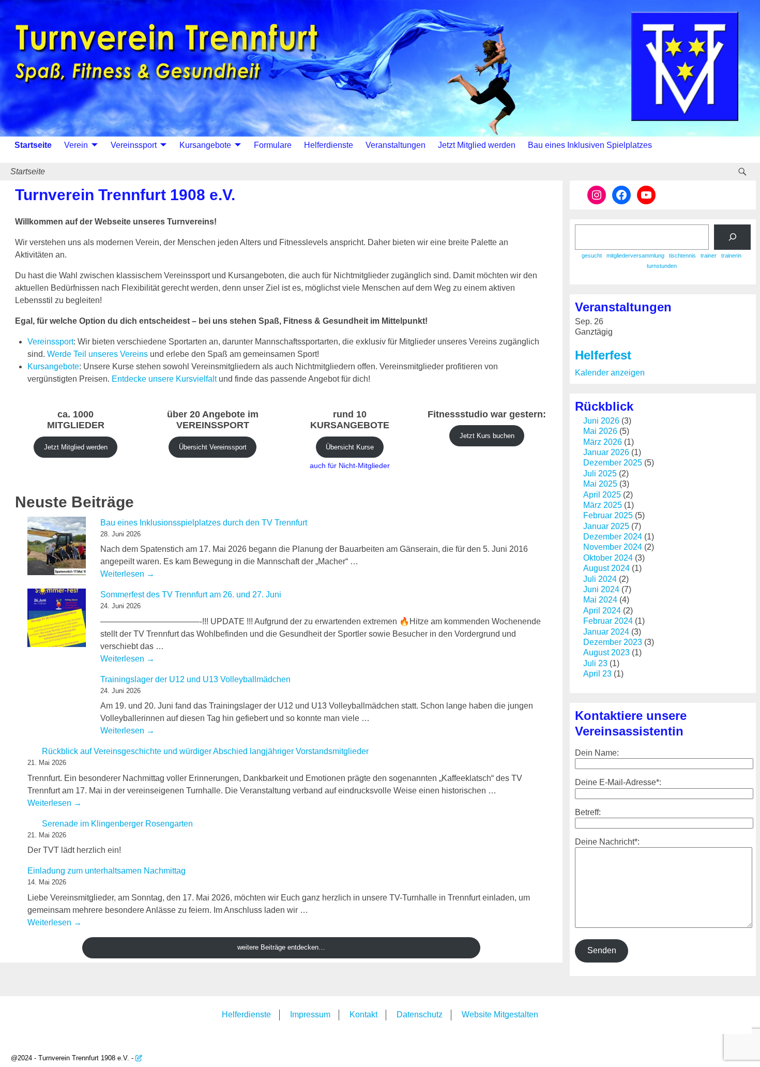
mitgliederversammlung (635, 255)
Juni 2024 (601, 589)
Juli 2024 (600, 579)
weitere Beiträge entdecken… (281, 947)
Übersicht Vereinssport (213, 447)
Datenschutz (420, 1014)
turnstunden (662, 266)
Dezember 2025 (612, 462)
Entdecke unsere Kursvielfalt (164, 378)
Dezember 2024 (612, 536)
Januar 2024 (606, 631)
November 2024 (612, 547)
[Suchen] (732, 237)
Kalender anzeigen (610, 372)
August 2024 (606, 568)
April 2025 (602, 494)
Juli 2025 (600, 473)
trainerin (731, 255)
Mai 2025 (600, 483)
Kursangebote (205, 145)
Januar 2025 (606, 526)
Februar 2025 (608, 515)
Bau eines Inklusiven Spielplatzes (590, 145)
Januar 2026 (606, 452)
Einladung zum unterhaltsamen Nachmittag (106, 870)
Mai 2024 (600, 599)
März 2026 (602, 442)
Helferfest (603, 355)
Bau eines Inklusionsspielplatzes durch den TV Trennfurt (203, 522)
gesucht (592, 255)
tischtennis (682, 255)
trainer (709, 255)
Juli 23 (595, 663)
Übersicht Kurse (350, 447)
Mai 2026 (600, 431)
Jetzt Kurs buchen (487, 436)
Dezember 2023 (612, 642)
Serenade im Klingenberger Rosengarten (117, 823)
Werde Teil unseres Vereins (97, 354)
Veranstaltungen (395, 145)
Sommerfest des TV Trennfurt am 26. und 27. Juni (190, 594)
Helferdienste (328, 145)
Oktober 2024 (608, 557)
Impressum (310, 1014)
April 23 (597, 673)
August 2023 (606, 652)
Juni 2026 (601, 420)
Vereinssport (134, 145)
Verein (76, 145)
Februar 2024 (608, 621)
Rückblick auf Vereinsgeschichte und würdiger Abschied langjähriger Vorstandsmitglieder (205, 751)
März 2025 (602, 505)
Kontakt (363, 1014)
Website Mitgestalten (500, 1014)
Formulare (273, 145)
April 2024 (602, 610)
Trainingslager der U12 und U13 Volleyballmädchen (195, 679)
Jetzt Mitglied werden (476, 145)
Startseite (33, 145)
